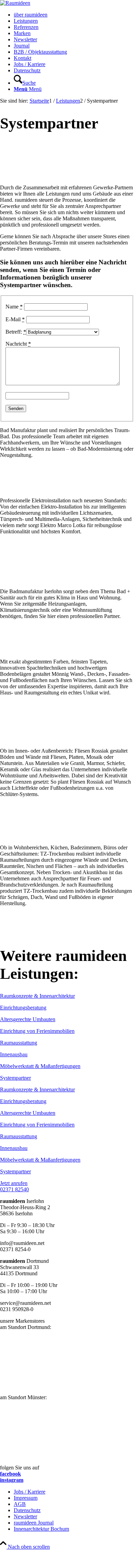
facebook (10, 1474)
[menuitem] (74, 15)
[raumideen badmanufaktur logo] (67, 489)
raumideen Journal (34, 1523)
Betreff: (15, 332)
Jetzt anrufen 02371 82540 (14, 1186)
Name (14, 307)
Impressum (25, 1498)
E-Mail (15, 319)
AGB (20, 1504)
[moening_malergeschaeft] (67, 739)
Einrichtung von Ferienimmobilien (37, 1031)
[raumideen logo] (15, 3)
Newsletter (25, 1516)
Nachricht (18, 344)
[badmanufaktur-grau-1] (67, 650)
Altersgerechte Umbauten (27, 1019)
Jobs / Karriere (29, 1492)
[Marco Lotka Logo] (67, 580)
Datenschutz (27, 1510)
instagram (11, 1480)
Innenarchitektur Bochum (41, 1529)
